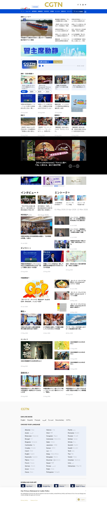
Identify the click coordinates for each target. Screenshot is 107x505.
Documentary (59, 420)
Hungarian (52, 436)
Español (30, 420)
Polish (50, 469)
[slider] (42, 65)
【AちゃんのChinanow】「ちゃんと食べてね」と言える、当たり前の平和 (44, 87)
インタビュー (28, 192)
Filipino (29, 460)
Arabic (29, 433)
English (23, 420)
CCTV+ (68, 420)
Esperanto (31, 457)
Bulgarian (31, 442)
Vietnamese (75, 466)
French (29, 463)
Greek (29, 469)
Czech (29, 451)
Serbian (73, 439)
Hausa (29, 472)
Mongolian (52, 457)
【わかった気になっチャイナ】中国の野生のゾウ (78, 86)
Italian (50, 442)
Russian (73, 436)
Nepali (50, 463)
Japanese (51, 445)
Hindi (49, 433)
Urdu (71, 463)
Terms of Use (34, 500)
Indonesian (53, 439)
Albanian (29, 430)
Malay (52, 454)
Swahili (73, 448)
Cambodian (30, 445)
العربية (44, 420)
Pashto (72, 430)
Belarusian (31, 436)
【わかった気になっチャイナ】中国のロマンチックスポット (28, 87)
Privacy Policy (24, 500)
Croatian (30, 448)
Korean (50, 448)
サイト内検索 (79, 11)
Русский (50, 420)
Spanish (73, 445)
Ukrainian (74, 460)
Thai (71, 454)
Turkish (72, 457)
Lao (49, 451)
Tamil (71, 451)
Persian (51, 466)
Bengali (29, 439)
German (30, 466)
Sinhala (72, 442)
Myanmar (53, 460)
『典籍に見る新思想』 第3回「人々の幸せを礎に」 (61, 87)
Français (37, 420)
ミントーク (61, 192)
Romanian (73, 433)
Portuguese (53, 472)
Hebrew (50, 430)
